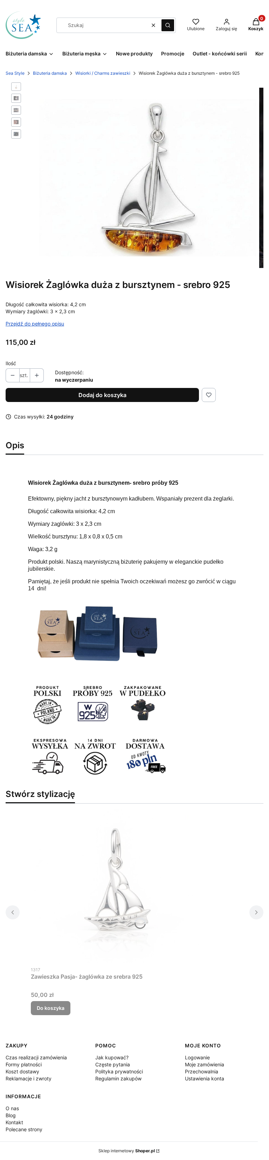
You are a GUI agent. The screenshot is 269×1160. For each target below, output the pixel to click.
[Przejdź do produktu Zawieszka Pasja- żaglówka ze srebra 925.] (118, 886)
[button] (167, 25)
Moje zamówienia (204, 1064)
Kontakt (14, 1122)
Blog (11, 1115)
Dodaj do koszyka (102, 394)
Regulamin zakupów (118, 1078)
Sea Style (15, 73)
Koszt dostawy (22, 1071)
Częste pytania (112, 1064)
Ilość (11, 363)
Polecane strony (24, 1129)
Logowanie (197, 1057)
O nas (12, 1108)
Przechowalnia (201, 1071)
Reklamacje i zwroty (28, 1078)
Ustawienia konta (204, 1078)
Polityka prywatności (119, 1071)
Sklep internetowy (126, 1150)
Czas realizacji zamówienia (36, 1057)
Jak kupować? (112, 1057)
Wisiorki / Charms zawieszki (102, 73)
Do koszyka (50, 1008)
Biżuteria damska (50, 73)
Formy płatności (24, 1064)
